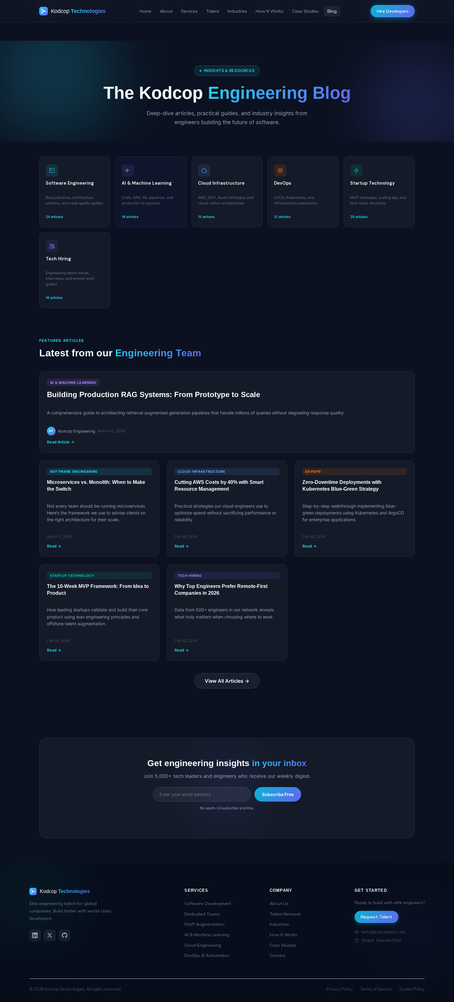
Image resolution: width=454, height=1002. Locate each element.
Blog (332, 11)
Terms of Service (376, 989)
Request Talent (376, 916)
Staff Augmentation (204, 924)
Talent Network (285, 914)
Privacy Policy (339, 989)
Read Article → (60, 442)
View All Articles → (227, 681)
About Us (279, 903)
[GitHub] (64, 935)
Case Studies (305, 11)
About (166, 11)
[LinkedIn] (34, 935)
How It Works (270, 11)
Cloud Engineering (202, 945)
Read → (54, 546)
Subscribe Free (278, 794)
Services (189, 11)
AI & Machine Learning (206, 934)
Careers (277, 955)
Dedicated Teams (202, 914)
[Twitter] (49, 935)
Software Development (207, 903)
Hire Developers (393, 11)
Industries (237, 11)
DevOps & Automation (206, 955)
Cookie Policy (412, 989)
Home (145, 11)
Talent (212, 11)
